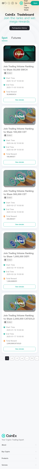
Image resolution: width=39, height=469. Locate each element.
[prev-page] (2, 358)
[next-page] (37, 358)
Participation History (19, 28)
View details (19, 100)
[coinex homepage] (1, 3)
